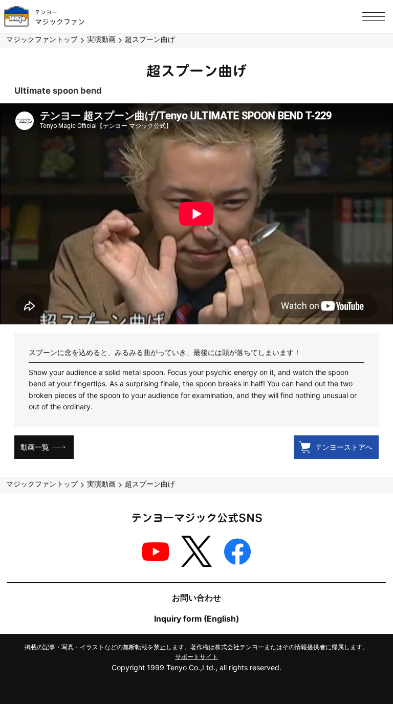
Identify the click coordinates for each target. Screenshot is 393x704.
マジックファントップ (42, 39)
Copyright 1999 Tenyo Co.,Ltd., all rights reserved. (196, 667)
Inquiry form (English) (196, 619)
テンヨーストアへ (344, 447)
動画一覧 (34, 447)
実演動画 (101, 39)
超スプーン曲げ (150, 39)
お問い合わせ (196, 598)
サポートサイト (196, 657)
